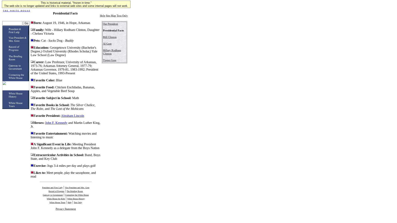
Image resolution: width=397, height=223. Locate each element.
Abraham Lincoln (72, 115)
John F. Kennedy (56, 123)
